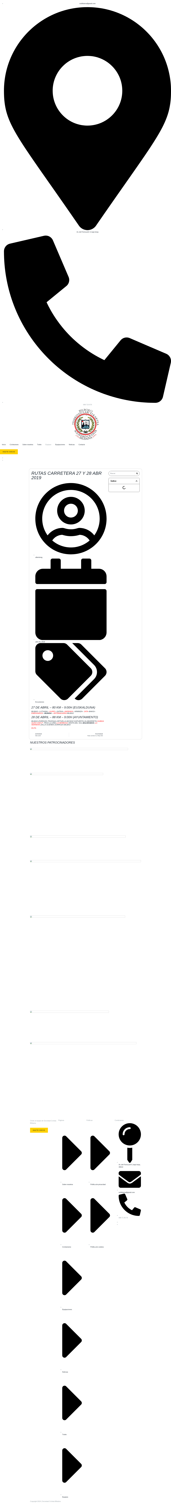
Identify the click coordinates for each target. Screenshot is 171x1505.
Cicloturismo (14, 444)
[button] (137, 481)
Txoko (39, 444)
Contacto (82, 444)
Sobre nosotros (27, 444)
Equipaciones (60, 444)
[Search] (137, 473)
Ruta (33, 728)
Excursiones (39, 702)
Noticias (72, 444)
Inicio (4, 444)
